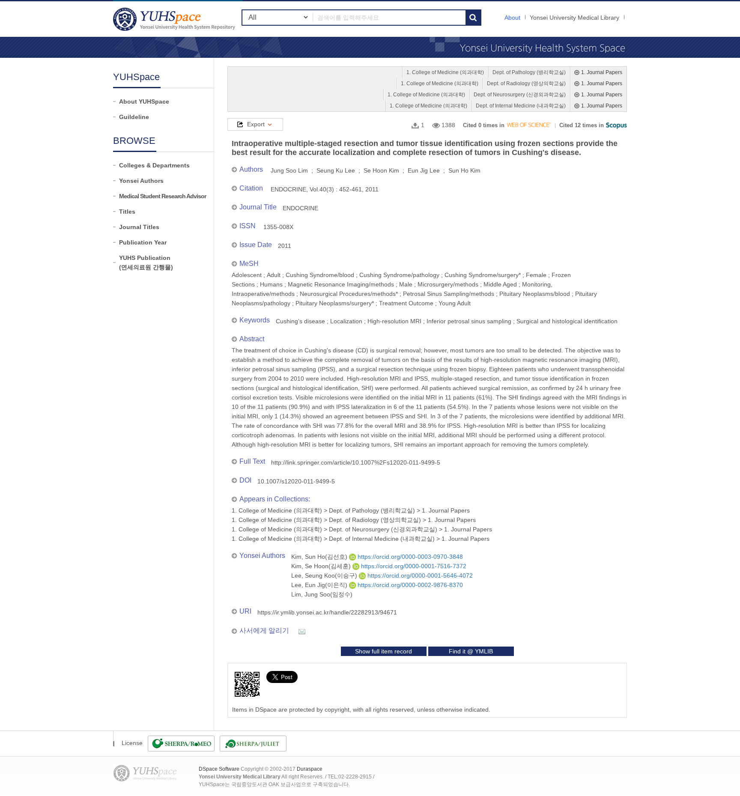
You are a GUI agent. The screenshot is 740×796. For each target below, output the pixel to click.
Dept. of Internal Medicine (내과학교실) (521, 106)
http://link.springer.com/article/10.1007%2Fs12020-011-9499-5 (355, 462)
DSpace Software (219, 769)
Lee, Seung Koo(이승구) (325, 575)
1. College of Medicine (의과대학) (445, 72)
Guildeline (134, 116)
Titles (127, 211)
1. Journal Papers (601, 72)
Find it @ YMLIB (471, 651)
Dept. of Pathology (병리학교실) (529, 72)
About (512, 17)
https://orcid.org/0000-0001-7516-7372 (412, 566)
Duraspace (309, 769)
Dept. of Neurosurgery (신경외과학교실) (520, 95)
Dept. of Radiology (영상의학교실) (526, 83)
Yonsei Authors (141, 180)
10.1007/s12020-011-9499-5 (296, 481)
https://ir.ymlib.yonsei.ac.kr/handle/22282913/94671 (327, 612)
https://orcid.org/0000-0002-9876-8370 (409, 584)
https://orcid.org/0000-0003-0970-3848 (409, 556)
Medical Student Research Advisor (162, 196)
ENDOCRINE (300, 208)
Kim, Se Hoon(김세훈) (321, 566)
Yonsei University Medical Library (574, 17)
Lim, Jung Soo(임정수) (321, 594)
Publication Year (143, 242)
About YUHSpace (144, 101)
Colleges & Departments (154, 165)
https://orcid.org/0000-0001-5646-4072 (419, 575)
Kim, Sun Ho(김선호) (320, 556)
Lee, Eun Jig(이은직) (320, 584)
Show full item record (383, 651)
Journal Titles (139, 227)
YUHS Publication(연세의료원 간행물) (146, 262)
